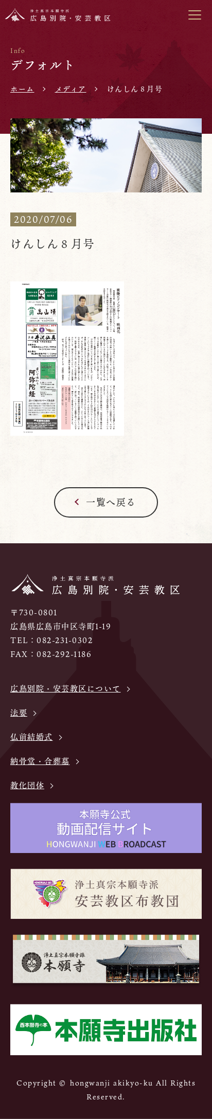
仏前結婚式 (31, 736)
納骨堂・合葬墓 (40, 761)
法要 (18, 712)
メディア (70, 88)
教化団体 (27, 785)
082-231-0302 (65, 640)
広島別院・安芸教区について (65, 688)
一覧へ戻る (111, 502)
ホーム (22, 88)
